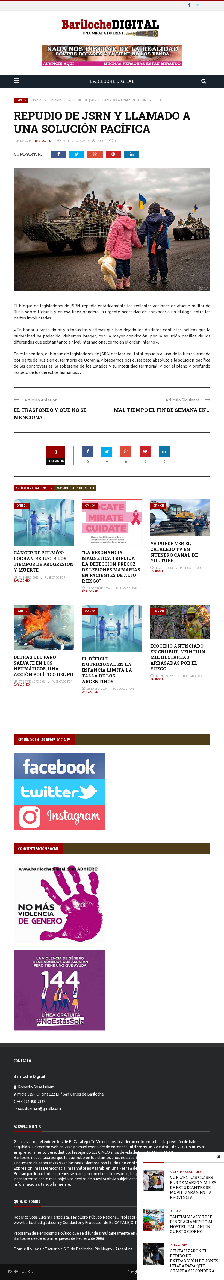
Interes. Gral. (180, 1245)
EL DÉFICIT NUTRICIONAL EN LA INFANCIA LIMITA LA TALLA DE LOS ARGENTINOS (107, 670)
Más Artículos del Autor (75, 488)
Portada (13, 1271)
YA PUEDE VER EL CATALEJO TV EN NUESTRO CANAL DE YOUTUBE (174, 552)
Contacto (27, 1271)
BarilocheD (43, 141)
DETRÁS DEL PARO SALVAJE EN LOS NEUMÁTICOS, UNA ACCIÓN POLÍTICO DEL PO (43, 665)
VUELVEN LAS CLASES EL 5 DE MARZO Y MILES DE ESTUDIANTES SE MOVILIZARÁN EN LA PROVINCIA (193, 1187)
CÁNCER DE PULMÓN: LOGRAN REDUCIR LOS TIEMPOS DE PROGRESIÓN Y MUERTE (44, 561)
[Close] (219, 1157)
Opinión (21, 100)
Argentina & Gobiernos (186, 1172)
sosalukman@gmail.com (39, 1109)
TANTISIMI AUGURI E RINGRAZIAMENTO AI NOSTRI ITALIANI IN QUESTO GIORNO (191, 1224)
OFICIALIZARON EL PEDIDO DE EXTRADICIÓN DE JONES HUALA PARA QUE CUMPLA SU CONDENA (194, 1260)
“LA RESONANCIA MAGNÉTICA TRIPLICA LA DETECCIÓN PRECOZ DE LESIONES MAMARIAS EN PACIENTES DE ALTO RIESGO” (111, 567)
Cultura (175, 1211)
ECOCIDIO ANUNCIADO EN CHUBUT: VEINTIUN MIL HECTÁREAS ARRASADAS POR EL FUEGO (177, 657)
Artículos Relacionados (34, 488)
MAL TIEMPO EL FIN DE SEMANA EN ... (162, 410)
